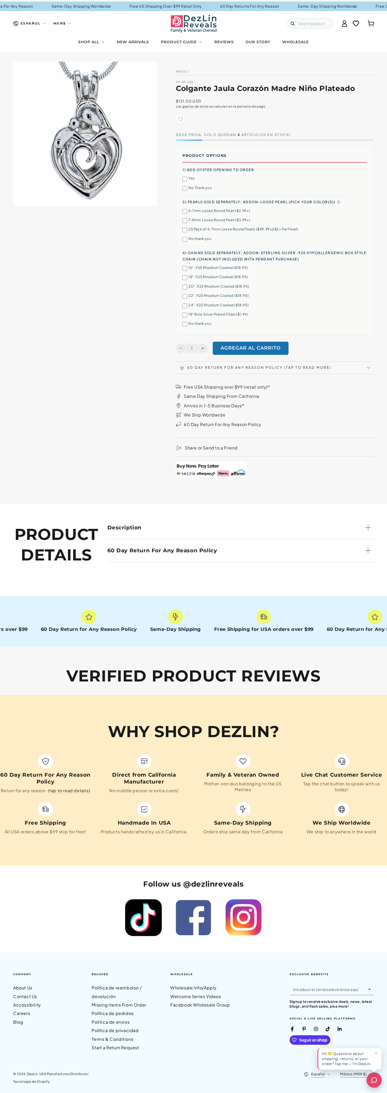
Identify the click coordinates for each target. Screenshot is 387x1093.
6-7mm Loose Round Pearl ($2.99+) (219, 211)
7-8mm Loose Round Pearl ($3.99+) (219, 220)
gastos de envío (195, 106)
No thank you (199, 238)
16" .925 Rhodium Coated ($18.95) (218, 267)
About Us (22, 987)
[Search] (292, 23)
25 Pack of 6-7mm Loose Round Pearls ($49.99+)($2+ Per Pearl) (243, 229)
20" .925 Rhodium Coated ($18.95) (218, 286)
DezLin (32, 1074)
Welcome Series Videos (195, 996)
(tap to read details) (69, 790)
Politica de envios (111, 1022)
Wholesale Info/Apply (193, 987)
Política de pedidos (112, 1013)
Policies (100, 974)
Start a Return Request (115, 1047)
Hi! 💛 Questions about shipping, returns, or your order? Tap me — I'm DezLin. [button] (346, 1058)
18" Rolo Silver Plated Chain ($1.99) (218, 314)
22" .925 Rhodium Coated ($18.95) (218, 295)
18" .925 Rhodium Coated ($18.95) (218, 277)
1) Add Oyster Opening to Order (218, 170)
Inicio (181, 71)
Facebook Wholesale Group (200, 1005)
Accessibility (27, 1005)
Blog (18, 1022)
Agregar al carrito (251, 348)
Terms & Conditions (112, 1039)
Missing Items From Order (119, 1005)
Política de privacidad (115, 1030)
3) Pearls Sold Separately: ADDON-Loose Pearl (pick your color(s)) (259, 202)
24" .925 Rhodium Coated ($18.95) (218, 305)
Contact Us (25, 996)
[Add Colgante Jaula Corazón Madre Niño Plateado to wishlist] (180, 119)
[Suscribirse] (371, 989)
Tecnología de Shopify (31, 1082)
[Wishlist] (356, 23)
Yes (191, 178)
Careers (21, 1013)
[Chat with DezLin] (374, 1080)
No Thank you (200, 188)
